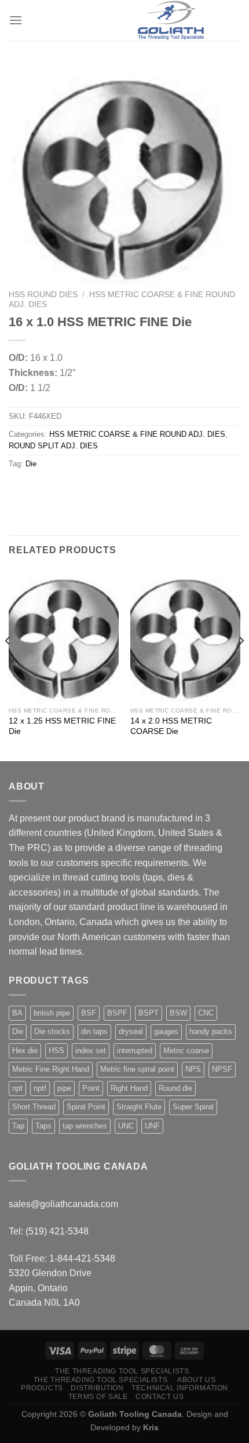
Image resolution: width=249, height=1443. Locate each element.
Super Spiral (193, 1106)
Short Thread (34, 1106)
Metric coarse (186, 1050)
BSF (88, 1013)
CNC (206, 1013)
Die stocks (52, 1031)
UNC (126, 1125)
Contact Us (160, 1397)
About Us (196, 1380)
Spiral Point (86, 1106)
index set (90, 1050)
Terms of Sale (98, 1397)
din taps (94, 1031)
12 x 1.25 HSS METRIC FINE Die (62, 726)
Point (91, 1088)
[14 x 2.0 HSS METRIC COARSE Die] (185, 635)
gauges (166, 1031)
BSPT (148, 1013)
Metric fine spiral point (137, 1069)
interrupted (134, 1050)
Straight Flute (139, 1106)
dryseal (131, 1031)
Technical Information (179, 1388)
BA (17, 1013)
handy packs (210, 1031)
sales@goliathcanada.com (63, 1204)
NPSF (222, 1069)
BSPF (117, 1013)
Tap (18, 1125)
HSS (56, 1050)
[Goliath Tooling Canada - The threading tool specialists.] (171, 20)
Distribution (97, 1388)
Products (42, 1388)
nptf (40, 1088)
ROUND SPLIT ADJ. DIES (53, 445)
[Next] (241, 664)
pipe (64, 1088)
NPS (193, 1069)
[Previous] (8, 664)
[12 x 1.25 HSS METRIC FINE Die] (64, 635)
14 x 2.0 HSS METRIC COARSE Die (171, 726)
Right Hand (129, 1088)
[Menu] (16, 20)
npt (17, 1088)
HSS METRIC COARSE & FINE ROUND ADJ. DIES (137, 434)
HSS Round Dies (43, 294)
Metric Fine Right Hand (50, 1069)
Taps (43, 1125)
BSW (178, 1013)
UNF (152, 1125)
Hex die (25, 1050)
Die (30, 463)
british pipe (52, 1013)
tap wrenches (85, 1125)
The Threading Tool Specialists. (123, 1371)
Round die (175, 1088)
